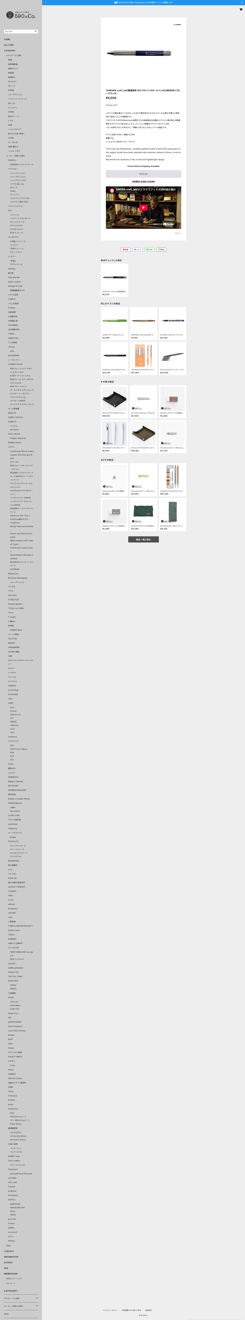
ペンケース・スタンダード (20, 218)
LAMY (10, 703)
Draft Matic (15, 1005)
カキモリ (11, 1061)
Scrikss (11, 1223)
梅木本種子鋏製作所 (16, 882)
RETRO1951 (13, 786)
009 (12, 756)
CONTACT (9, 1251)
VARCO (11, 935)
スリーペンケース (17, 849)
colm (10, 917)
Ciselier (11, 1187)
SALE (8, 1246)
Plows (11, 1070)
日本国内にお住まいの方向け (143, 181)
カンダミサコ (13, 237)
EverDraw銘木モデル (19, 519)
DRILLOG (12, 413)
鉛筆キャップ (13, 68)
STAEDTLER (13, 600)
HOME (7, 39)
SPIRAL (13, 985)
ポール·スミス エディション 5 (21, 404)
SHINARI (12, 1074)
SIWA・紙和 (13, 1144)
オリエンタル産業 (15, 1052)
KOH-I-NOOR (14, 434)
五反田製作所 (14, 329)
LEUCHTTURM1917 (16, 887)
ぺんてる (11, 587)
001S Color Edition (18, 749)
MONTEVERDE (14, 1022)
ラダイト (11, 447)
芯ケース (11, 86)
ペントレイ (14, 245)
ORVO (13, 1215)
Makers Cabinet (15, 781)
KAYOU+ (12, 1200)
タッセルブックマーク (18, 853)
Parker (11, 1048)
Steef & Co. (13, 1013)
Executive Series (18, 1140)
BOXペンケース (16, 233)
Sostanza (12, 737)
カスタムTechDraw (18, 1136)
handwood (13, 1109)
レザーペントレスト (17, 1165)
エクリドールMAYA (18, 401)
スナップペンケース (18, 846)
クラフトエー (13, 169)
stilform (11, 904)
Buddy (13, 837)
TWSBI (11, 334)
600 (12, 351)
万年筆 (11, 112)
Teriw (10, 1091)
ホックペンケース (17, 222)
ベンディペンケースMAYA (20, 498)
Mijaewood (13, 573)
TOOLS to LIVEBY (16, 608)
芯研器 (11, 90)
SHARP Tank (14, 1156)
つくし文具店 (13, 303)
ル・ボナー (12, 256)
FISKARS (12, 686)
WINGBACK (13, 777)
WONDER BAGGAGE (17, 790)
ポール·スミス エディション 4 (21, 390)
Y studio (12, 617)
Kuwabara (12, 908)
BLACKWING (13, 355)
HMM (10, 1087)
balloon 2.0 (15, 714)
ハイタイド (12, 673)
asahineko (13, 824)
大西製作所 (13, 316)
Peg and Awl (14, 277)
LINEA (12, 807)
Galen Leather (14, 282)
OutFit (13, 191)
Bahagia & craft (15, 286)
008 (12, 752)
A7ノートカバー (16, 252)
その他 (11, 138)
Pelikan (11, 1241)
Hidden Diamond (18, 438)
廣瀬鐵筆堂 (13, 1128)
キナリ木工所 (13, 948)
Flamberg (12, 828)
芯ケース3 (14, 462)
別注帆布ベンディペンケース (21, 164)
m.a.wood (12, 1232)
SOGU (11, 764)
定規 (10, 125)
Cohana (11, 308)
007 (12, 745)
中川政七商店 (14, 652)
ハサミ (10, 121)
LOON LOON (14, 815)
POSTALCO (13, 841)
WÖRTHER (13, 981)
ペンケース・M (16, 1152)
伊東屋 (11, 626)
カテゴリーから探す (14, 55)
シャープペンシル (15, 94)
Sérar (12, 1211)
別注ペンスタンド (17, 959)
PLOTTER (12, 639)
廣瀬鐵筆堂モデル (17, 290)
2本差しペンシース (18, 241)
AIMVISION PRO (17, 1207)
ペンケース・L (15, 1148)
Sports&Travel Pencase (21, 1174)
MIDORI (11, 643)
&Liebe (11, 1035)
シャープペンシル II (18, 177)
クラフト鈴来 (13, 295)
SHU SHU (12, 595)
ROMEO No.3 (16, 630)
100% (10, 895)
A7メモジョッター (17, 229)
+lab (10, 699)
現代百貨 (12, 794)
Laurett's (12, 963)
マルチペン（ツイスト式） (20, 198)
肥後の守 (12, 768)
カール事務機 (13, 409)
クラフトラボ (13, 741)
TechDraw (15, 523)
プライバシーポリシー (110, 1310)
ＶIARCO (12, 299)
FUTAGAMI (13, 694)
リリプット (14, 426)
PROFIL (13, 989)
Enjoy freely (16, 1124)
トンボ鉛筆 (12, 342)
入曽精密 (12, 993)
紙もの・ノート (14, 116)
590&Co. (12, 160)
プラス (10, 591)
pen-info (12, 1219)
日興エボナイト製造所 (17, 1083)
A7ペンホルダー (16, 225)
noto (12, 732)
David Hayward (15, 1026)
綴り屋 (11, 273)
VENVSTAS (13, 338)
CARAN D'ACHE (15, 364)
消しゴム (11, 103)
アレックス (12, 677)
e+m (10, 869)
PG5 (12, 1113)
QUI (9, 210)
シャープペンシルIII (18, 180)
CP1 (12, 718)
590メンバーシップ (14, 1278)
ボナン (10, 1236)
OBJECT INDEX (15, 1057)
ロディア (11, 668)
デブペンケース (16, 264)
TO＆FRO (12, 891)
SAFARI (13, 722)
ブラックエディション (18, 397)
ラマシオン (12, 874)
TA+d (10, 613)
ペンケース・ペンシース (17, 99)
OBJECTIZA (13, 972)
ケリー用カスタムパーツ (20, 1120)
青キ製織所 (12, 865)
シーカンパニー (14, 360)
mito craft (12, 1182)
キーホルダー (13, 142)
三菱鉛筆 (12, 922)
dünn (10, 1044)
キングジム (12, 681)
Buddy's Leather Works (19, 799)
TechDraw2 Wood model (21, 451)
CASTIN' (12, 913)
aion (12, 707)
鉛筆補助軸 (13, 64)
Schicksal (12, 1096)
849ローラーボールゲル (20, 376)
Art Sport (14, 429)
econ (12, 729)
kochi (10, 1104)
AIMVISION (15, 1204)
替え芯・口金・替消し (16, 134)
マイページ (10, 1283)
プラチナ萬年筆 (14, 820)
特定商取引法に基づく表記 (131, 1310)
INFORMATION (11, 1257)
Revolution (15, 811)
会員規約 (148, 1310)
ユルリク (11, 773)
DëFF (10, 1039)
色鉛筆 (11, 73)
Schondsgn (13, 690)
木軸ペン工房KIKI (15, 943)
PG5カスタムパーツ (18, 1117)
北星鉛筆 (12, 312)
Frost (12, 1065)
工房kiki (11, 621)
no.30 (10, 900)
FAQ (6, 1268)
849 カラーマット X (18, 386)
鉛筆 (10, 60)
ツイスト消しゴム (17, 184)
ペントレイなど (14, 151)
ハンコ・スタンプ (14, 129)
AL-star (13, 711)
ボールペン (12, 107)
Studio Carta (14, 930)
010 (11, 760)
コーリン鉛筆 (13, 634)
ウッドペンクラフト (15, 206)
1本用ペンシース (16, 248)
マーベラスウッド (15, 833)
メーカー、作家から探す (15, 156)
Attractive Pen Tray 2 (20, 516)
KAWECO (12, 422)
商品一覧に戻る (143, 539)
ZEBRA (11, 1228)
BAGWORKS (13, 861)
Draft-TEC (14, 1009)
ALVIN (11, 997)
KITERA (11, 1100)
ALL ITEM (8, 45)
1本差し (13, 261)
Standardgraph (15, 604)
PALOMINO (13, 325)
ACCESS (8, 1262)
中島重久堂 (13, 321)
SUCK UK (12, 878)
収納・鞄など (13, 147)
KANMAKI (12, 939)
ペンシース (14, 215)
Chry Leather (14, 1161)
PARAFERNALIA (15, 803)
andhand (12, 1191)
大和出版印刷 (14, 647)
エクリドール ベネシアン (20, 393)
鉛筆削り (11, 77)
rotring (11, 347)
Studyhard (13, 1169)
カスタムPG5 (15, 1132)
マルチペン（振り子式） (19, 202)
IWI (9, 1018)
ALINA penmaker (15, 968)
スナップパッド (16, 856)
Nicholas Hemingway (17, 578)
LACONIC (12, 1178)
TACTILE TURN (15, 976)
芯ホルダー (12, 81)
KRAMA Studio (14, 442)
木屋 (10, 656)
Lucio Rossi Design (17, 1031)
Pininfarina (13, 1195)
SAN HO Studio (15, 1078)
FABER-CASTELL (15, 417)
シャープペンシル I (17, 173)
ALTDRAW (14, 569)
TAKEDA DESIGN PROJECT (20, 926)
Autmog (11, 269)
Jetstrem (14, 725)
